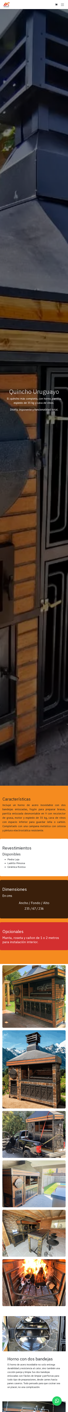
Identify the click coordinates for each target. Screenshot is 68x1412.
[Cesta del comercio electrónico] (56, 4)
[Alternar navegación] (62, 4)
